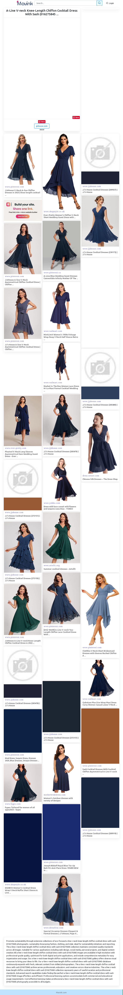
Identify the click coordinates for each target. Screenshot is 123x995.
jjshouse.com (41, 126)
